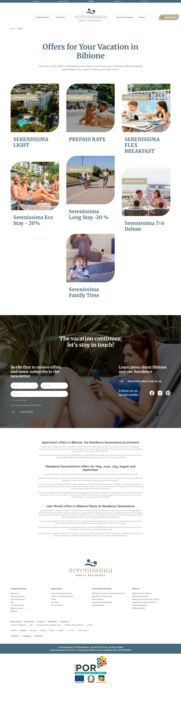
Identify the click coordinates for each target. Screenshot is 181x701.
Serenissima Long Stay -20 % (89, 214)
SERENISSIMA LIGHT (30, 142)
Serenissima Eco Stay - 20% (33, 220)
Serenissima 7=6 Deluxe (144, 226)
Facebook (15, 636)
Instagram (26, 636)
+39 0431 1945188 (115, 647)
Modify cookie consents (74, 625)
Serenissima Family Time (84, 292)
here (39, 405)
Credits (90, 625)
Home (13, 29)
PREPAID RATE (87, 139)
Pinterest (38, 636)
